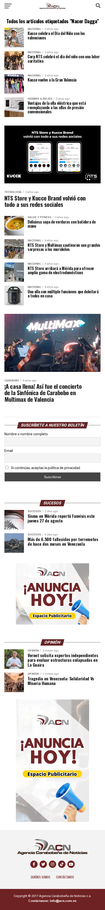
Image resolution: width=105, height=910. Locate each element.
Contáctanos (65, 877)
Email (8, 451)
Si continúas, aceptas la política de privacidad (45, 468)
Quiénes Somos (40, 877)
